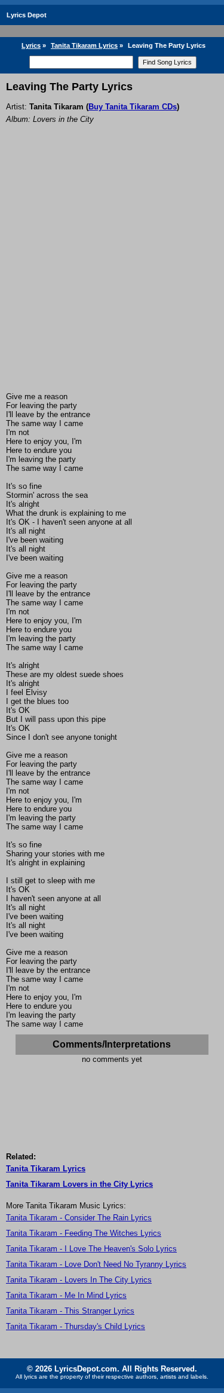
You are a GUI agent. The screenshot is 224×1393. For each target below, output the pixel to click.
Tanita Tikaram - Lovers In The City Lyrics (79, 1279)
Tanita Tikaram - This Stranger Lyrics (70, 1310)
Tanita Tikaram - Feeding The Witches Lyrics (83, 1233)
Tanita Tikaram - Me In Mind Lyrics (66, 1295)
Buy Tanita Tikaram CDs (132, 106)
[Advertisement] (112, 274)
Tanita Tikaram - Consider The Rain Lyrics (79, 1217)
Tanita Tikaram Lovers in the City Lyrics (79, 1184)
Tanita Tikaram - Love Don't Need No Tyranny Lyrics (96, 1264)
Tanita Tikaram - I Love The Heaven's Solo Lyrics (91, 1248)
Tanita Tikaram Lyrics (84, 45)
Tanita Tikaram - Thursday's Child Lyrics (75, 1326)
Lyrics (31, 45)
